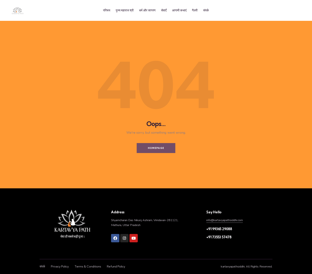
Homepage (156, 148)
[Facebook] (115, 238)
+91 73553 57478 (218, 237)
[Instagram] (124, 238)
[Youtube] (133, 238)
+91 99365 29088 (219, 229)
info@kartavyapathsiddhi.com (224, 220)
